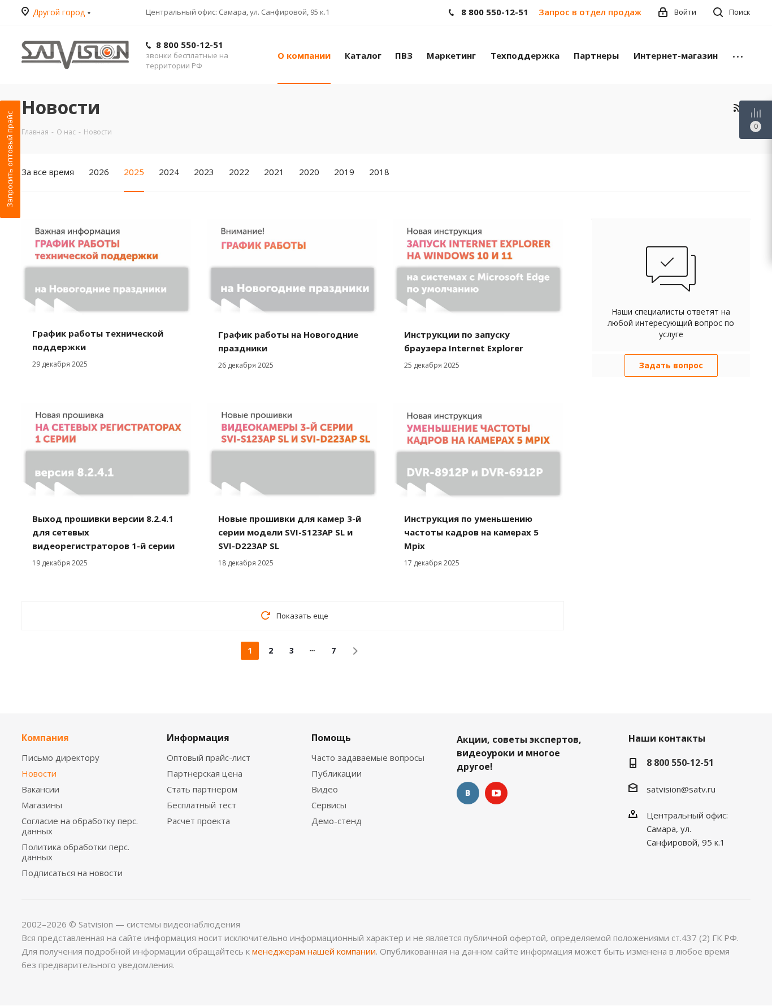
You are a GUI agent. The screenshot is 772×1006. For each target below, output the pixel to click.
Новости (39, 773)
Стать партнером (202, 789)
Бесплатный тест (201, 805)
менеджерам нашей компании (314, 951)
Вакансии (40, 789)
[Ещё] (738, 54)
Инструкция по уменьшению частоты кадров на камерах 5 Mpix (471, 532)
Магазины (41, 805)
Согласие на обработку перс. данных (79, 826)
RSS (737, 107)
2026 (99, 171)
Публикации (336, 773)
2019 (344, 171)
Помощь (331, 737)
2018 (379, 171)
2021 (274, 171)
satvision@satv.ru (681, 789)
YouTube (496, 793)
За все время (47, 171)
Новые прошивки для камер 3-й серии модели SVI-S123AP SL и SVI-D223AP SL (289, 532)
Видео (324, 789)
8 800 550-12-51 (189, 45)
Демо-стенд (336, 820)
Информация (198, 737)
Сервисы (328, 805)
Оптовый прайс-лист (208, 757)
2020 (309, 171)
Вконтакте (468, 793)
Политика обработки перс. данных (75, 852)
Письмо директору (60, 757)
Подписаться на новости (72, 872)
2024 (169, 171)
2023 (204, 171)
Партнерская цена (204, 773)
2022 (239, 171)
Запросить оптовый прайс (10, 159)
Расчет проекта (198, 820)
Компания (45, 737)
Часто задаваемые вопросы (367, 757)
